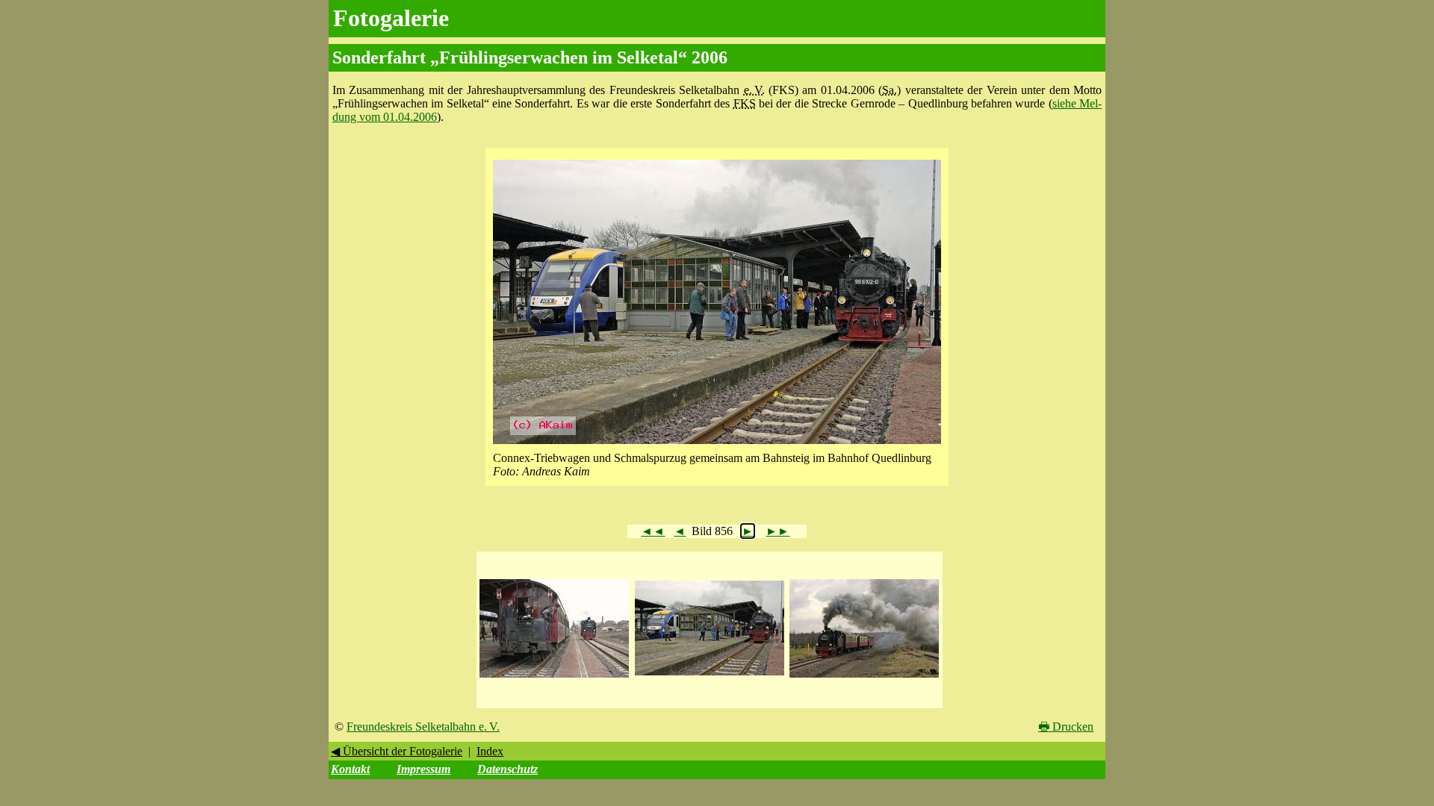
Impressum (423, 769)
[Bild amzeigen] (554, 678)
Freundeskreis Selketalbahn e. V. (423, 726)
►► (777, 531)
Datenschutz (507, 769)
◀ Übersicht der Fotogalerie (396, 751)
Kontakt (350, 769)
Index (490, 751)
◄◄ (653, 531)
